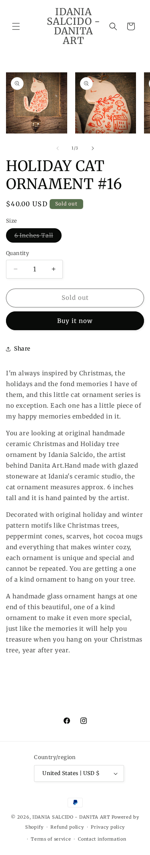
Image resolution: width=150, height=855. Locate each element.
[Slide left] (57, 148)
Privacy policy (108, 827)
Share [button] (22, 348)
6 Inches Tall (38, 237)
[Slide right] (93, 148)
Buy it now (75, 321)
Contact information (102, 839)
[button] (16, 26)
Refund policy (67, 827)
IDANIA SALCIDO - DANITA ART (71, 817)
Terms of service (51, 839)
